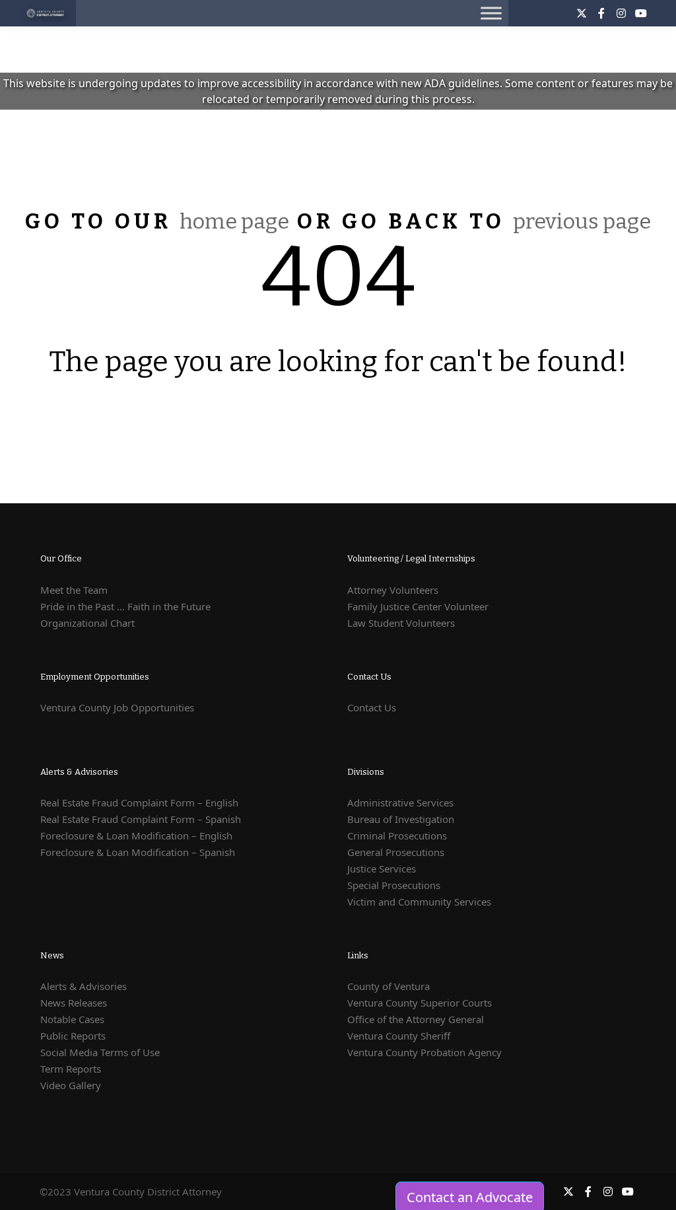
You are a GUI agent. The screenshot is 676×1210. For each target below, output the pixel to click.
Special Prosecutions (393, 885)
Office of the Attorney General (415, 1019)
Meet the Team (74, 589)
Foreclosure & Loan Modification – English (136, 835)
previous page (582, 221)
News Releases (73, 1002)
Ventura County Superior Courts (419, 1002)
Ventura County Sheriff (398, 1035)
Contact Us (371, 707)
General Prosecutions (395, 852)
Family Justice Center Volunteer (418, 606)
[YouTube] (641, 13)
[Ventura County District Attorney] (46, 13)
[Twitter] (581, 13)
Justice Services (381, 868)
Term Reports (70, 1068)
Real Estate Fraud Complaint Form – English (139, 802)
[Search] (541, 13)
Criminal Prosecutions (397, 835)
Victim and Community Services (419, 901)
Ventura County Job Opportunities (117, 707)
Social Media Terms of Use (100, 1052)
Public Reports (73, 1035)
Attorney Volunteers (392, 589)
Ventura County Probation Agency (424, 1052)
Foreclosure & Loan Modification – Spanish (137, 852)
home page (234, 221)
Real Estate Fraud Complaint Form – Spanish (140, 819)
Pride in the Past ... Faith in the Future (125, 606)
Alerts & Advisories (83, 986)
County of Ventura (388, 986)
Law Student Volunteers (401, 622)
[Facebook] (601, 13)
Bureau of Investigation (400, 819)
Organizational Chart (87, 622)
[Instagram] (621, 13)
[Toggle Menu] (491, 13)
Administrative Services (400, 802)
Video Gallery (70, 1085)
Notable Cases (72, 1019)
